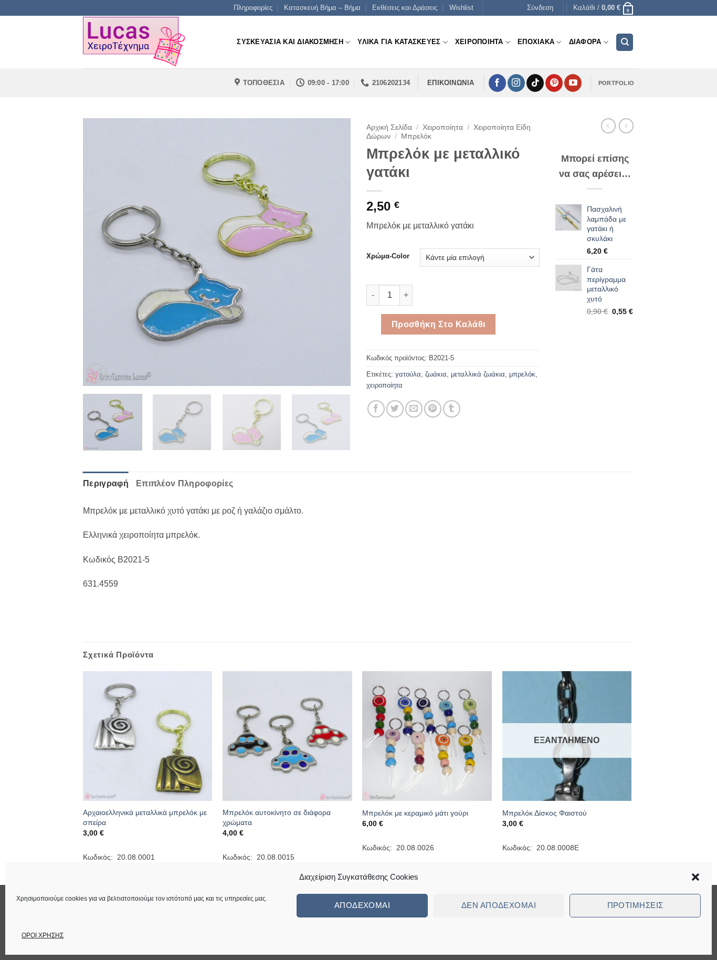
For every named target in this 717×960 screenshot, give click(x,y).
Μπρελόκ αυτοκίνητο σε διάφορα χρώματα (277, 817)
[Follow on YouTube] (573, 83)
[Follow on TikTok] (535, 83)
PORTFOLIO (616, 83)
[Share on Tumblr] (451, 409)
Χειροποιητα (479, 42)
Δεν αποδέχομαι (498, 905)
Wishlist (461, 8)
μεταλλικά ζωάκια (478, 374)
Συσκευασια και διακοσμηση (290, 42)
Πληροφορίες (253, 8)
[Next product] (608, 125)
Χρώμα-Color (387, 256)
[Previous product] (626, 125)
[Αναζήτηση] (624, 42)
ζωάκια (436, 374)
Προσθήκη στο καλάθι (439, 324)
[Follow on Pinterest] (554, 83)
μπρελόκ (522, 374)
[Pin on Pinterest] (432, 409)
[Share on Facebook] (376, 409)
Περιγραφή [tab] (106, 483)
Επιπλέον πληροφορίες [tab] (184, 483)
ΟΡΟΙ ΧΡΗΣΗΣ (43, 935)
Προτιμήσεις (635, 905)
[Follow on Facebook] (497, 83)
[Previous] (101, 252)
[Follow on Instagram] (516, 83)
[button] (695, 877)
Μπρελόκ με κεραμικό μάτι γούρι (415, 813)
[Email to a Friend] (414, 409)
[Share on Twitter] (395, 409)
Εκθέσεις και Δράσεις (404, 8)
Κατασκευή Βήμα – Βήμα (322, 8)
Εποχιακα (536, 42)
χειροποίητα (384, 385)
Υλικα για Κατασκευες (398, 42)
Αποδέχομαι (362, 905)
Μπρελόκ (416, 136)
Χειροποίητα (443, 127)
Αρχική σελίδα (389, 127)
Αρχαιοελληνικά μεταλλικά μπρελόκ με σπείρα (145, 817)
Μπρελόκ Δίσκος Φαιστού (544, 813)
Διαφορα (585, 42)
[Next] (332, 252)
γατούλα (408, 374)
